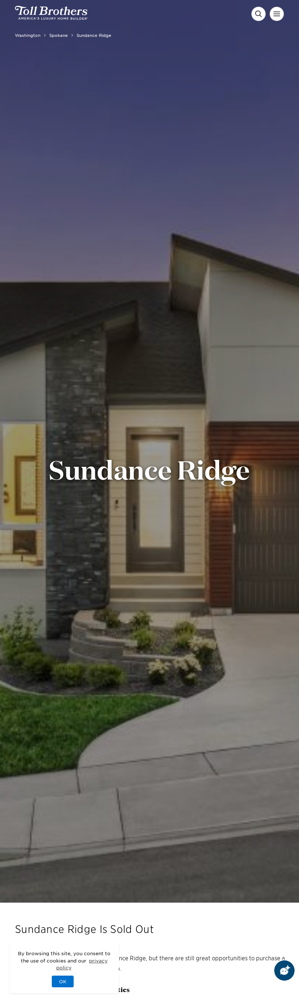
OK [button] (62, 981)
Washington (27, 35)
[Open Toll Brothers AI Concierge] (284, 970)
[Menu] (276, 14)
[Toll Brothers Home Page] (51, 17)
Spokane (58, 35)
